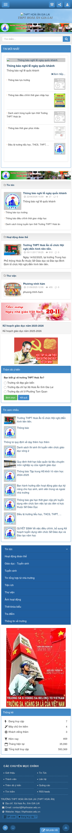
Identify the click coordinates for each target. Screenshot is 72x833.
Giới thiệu (10, 772)
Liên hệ (42, 779)
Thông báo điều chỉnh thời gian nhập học (26, 218)
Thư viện (10, 592)
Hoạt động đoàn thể (16, 556)
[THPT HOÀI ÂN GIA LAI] (35, 14)
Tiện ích (9, 585)
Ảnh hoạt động (13, 599)
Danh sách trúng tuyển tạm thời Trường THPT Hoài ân (33, 224)
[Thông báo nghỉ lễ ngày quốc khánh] (36, 59)
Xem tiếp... (59, 74)
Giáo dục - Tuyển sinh (17, 563)
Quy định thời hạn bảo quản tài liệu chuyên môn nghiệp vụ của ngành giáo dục (40, 463)
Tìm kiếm (10, 791)
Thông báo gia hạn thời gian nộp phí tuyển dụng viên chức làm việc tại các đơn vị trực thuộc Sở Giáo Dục (40, 503)
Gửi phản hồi (52, 829)
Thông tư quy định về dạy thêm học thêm (26, 442)
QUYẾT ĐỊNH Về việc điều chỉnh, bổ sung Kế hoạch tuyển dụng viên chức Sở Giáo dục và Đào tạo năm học (42, 532)
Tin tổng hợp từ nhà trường (20, 578)
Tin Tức (43, 772)
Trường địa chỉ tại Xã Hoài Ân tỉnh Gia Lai (30, 387)
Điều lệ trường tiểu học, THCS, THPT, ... (39, 514)
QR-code (11, 816)
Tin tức (8, 549)
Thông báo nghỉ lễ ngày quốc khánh (31, 66)
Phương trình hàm (34, 283)
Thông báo (23, 427)
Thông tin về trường (16, 621)
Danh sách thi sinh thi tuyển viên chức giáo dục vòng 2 (40, 448)
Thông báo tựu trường (16, 212)
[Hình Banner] (36, 27)
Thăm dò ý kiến (13, 785)
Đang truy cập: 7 (28, 816)
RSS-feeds (44, 791)
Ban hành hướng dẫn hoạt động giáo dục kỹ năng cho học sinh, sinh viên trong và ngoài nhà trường (41, 489)
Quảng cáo (44, 785)
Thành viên (10, 779)
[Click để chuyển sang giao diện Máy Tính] (13, 827)
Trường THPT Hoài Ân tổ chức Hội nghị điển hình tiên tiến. (43, 246)
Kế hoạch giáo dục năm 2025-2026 (23, 325)
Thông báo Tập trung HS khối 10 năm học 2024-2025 (40, 473)
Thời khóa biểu (13, 606)
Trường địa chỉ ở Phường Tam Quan (27, 391)
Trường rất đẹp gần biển (20, 382)
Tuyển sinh (11, 570)
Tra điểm (10, 614)
